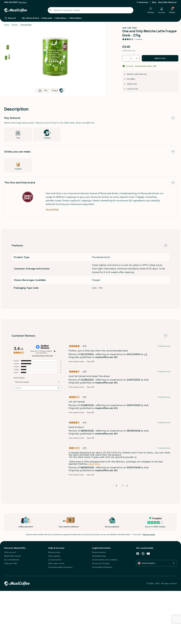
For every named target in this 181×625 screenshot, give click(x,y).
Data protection (99, 552)
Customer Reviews (23, 335)
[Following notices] (127, 485)
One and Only (52, 209)
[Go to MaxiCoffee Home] (15, 10)
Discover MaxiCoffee (15, 548)
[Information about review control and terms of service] (55, 351)
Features (17, 245)
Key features (12, 117)
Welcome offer (10, 563)
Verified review (164, 346)
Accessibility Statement (102, 567)
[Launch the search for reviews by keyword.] (58, 388)
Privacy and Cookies (101, 563)
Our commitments (11, 560)
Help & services (56, 548)
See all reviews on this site (42, 355)
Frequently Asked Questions (60, 567)
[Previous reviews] (112, 485)
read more (94, 464)
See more (23, 2)
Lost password (54, 560)
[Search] (50, 10)
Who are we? (10, 552)
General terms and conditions (105, 560)
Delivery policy (54, 552)
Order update (54, 556)
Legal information (101, 548)
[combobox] (90, 10)
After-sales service (56, 563)
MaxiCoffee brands (12, 556)
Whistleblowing (99, 556)
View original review (76, 361)
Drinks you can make (17, 151)
